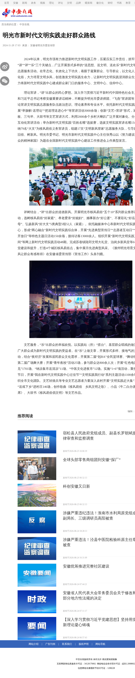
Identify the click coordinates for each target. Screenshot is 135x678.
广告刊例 (50, 644)
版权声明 (83, 644)
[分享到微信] (5, 81)
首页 (6, 3)
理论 (51, 3)
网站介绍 (34, 644)
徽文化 (100, 3)
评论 (60, 3)
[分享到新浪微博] (5, 67)
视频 (42, 3)
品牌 (78, 3)
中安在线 (24, 24)
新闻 (24, 3)
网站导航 (99, 644)
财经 (110, 3)
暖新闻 (88, 3)
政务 (33, 3)
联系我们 (67, 644)
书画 (119, 3)
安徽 (15, 3)
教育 (128, 3)
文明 (69, 3)
